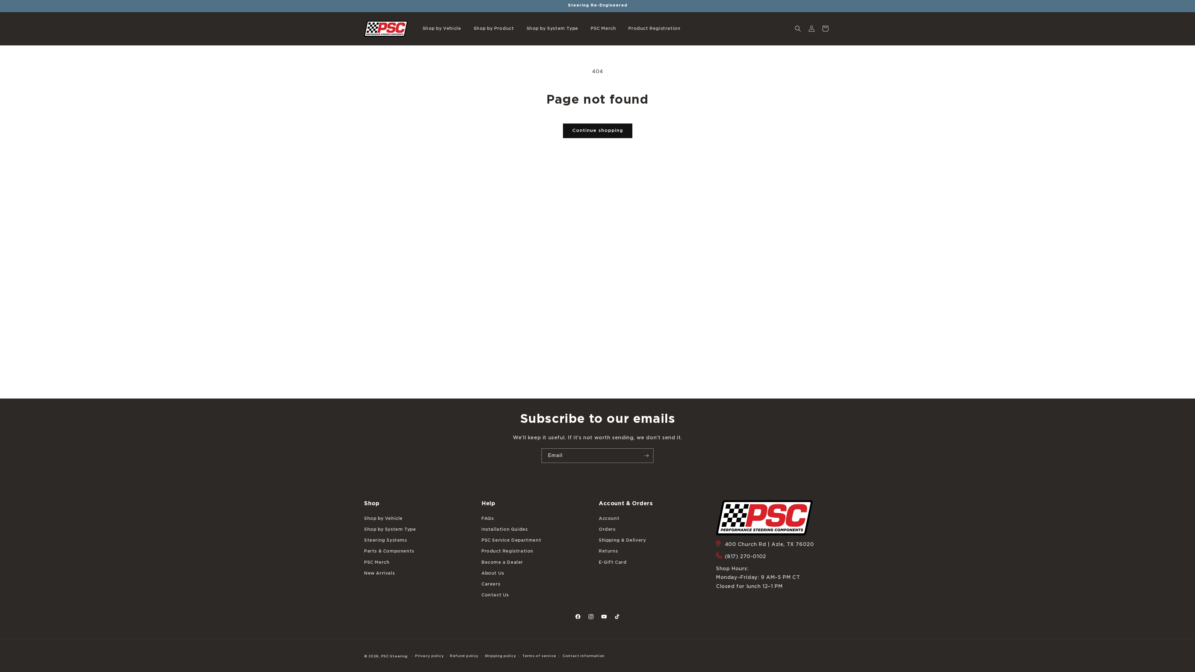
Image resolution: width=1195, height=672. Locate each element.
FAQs (487, 518)
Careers (490, 584)
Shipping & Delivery (622, 540)
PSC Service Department (511, 540)
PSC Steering (394, 656)
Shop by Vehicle (383, 518)
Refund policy (464, 656)
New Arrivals (379, 573)
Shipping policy (500, 656)
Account (609, 518)
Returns (608, 551)
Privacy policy (429, 656)
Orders (607, 529)
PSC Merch (376, 562)
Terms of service (539, 656)
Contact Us (495, 595)
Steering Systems (385, 540)
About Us (492, 573)
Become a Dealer (502, 562)
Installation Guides (504, 529)
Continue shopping (597, 130)
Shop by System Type (390, 529)
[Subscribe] (646, 455)
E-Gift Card (613, 562)
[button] (441, 28)
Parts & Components (389, 551)
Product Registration (507, 551)
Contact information (584, 656)
